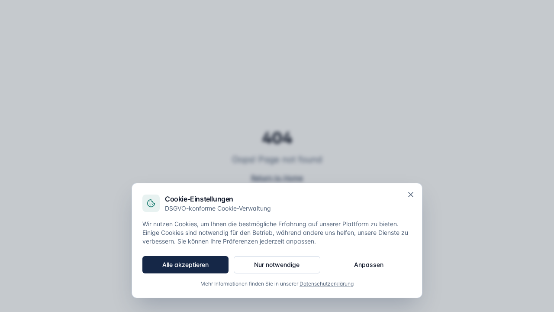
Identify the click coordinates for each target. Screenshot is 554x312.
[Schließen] (410, 194)
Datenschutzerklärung (327, 283)
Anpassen (368, 264)
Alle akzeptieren (185, 264)
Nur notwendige (277, 264)
